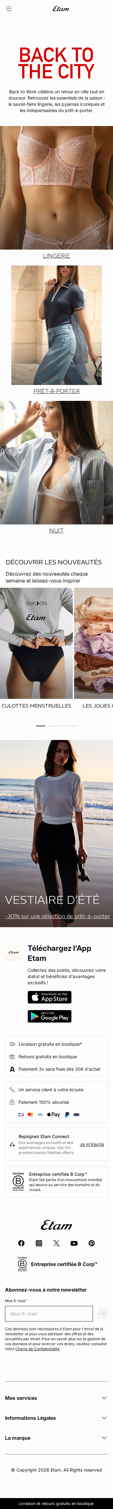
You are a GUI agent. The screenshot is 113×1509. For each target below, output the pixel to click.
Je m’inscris (92, 1144)
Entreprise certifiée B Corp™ (58, 1174)
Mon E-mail (16, 1300)
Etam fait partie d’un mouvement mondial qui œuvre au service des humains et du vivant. (65, 1184)
